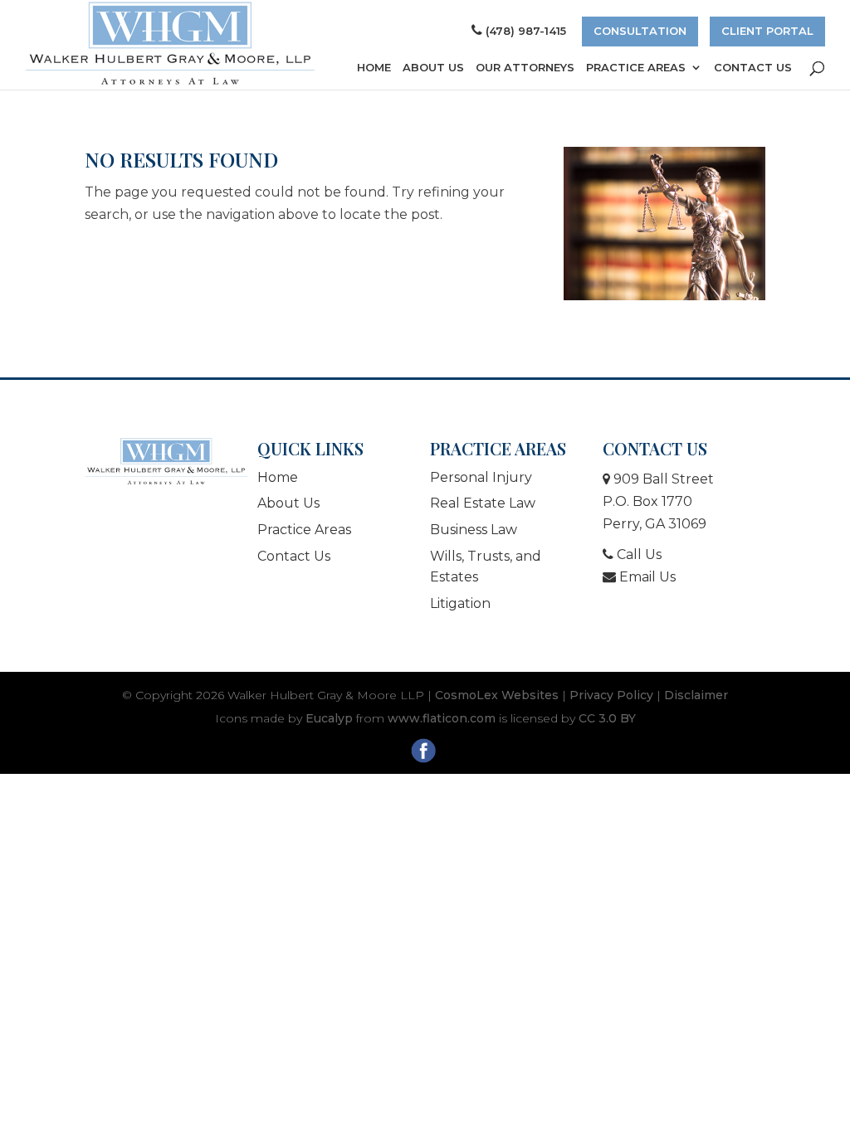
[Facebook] (425, 754)
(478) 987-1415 (526, 30)
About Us (433, 67)
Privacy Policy (611, 695)
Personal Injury (481, 477)
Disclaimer (696, 695)
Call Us (637, 554)
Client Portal (767, 30)
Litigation (460, 603)
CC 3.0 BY (607, 718)
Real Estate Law (482, 503)
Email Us (646, 577)
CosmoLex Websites (497, 695)
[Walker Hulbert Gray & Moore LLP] (166, 461)
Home (374, 67)
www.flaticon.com (442, 718)
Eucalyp (329, 718)
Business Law (473, 529)
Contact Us (753, 67)
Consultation (640, 30)
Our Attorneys (525, 67)
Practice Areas (636, 67)
